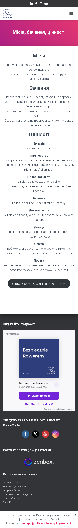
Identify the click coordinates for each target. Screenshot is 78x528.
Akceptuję (28, 523)
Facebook (36, 4)
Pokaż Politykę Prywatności (54, 523)
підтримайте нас (12, 490)
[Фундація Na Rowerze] (9, 13)
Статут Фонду (11, 498)
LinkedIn (31, 4)
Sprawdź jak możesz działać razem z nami (39, 283)
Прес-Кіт (8, 502)
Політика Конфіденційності (19, 494)
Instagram (41, 4)
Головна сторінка (13, 482)
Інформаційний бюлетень (18, 486)
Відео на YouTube (46, 4)
